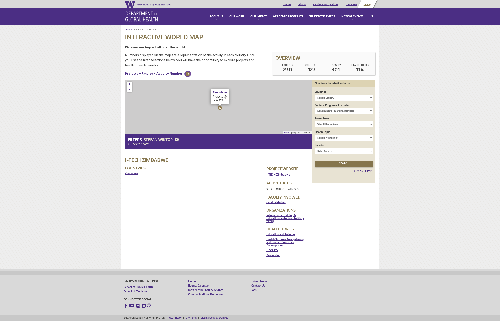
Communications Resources (205, 294)
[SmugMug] (149, 305)
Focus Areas (322, 118)
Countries (320, 91)
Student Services (322, 16)
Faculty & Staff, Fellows (325, 4)
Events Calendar (198, 285)
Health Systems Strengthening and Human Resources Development (285, 242)
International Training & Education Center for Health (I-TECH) (285, 218)
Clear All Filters (363, 171)
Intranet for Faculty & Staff (205, 289)
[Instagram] (138, 305)
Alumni (302, 4)
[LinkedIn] (143, 305)
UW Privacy (175, 317)
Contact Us (351, 4)
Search (372, 16)
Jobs (254, 289)
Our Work (236, 16)
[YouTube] (132, 305)
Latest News (259, 281)
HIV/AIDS (272, 250)
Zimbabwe (131, 173)
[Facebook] (126, 305)
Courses (287, 4)
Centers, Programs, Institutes (332, 105)
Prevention (273, 255)
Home (128, 29)
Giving (367, 4)
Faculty (319, 145)
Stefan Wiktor (159, 139)
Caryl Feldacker (276, 202)
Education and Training (280, 234)
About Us (216, 16)
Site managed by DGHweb (214, 317)
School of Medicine (135, 291)
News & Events (352, 16)
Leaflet (287, 132)
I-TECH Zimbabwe (278, 174)
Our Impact (258, 16)
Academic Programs (288, 16)
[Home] (141, 16)
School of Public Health (138, 287)
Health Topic (322, 132)
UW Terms (191, 317)
